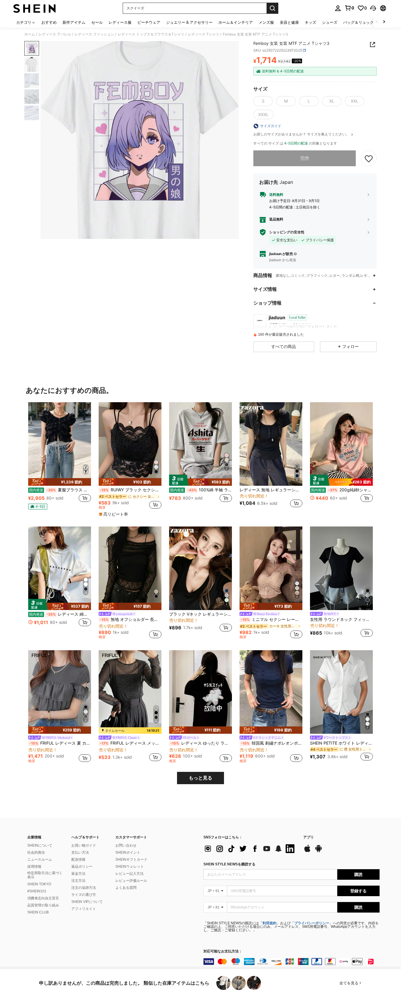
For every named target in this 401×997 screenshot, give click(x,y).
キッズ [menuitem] (310, 22)
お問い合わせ (126, 845)
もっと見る (200, 777)
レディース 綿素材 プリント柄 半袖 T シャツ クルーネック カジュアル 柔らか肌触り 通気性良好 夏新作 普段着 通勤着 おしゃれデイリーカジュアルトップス (60, 614)
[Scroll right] (384, 22)
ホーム (29, 34)
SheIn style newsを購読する (229, 864)
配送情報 (78, 859)
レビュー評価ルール (131, 881)
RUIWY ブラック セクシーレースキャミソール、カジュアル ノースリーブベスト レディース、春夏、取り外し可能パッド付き (130, 490)
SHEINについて (39, 845)
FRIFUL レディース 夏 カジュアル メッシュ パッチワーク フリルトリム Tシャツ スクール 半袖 (60, 743)
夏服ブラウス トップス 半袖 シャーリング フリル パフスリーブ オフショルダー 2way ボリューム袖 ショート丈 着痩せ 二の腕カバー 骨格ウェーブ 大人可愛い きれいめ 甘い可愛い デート (60, 490)
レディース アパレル (54, 34)
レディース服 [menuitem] (120, 22)
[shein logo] (34, 8)
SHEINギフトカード (131, 859)
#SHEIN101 (36, 891)
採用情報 (34, 866)
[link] (349, 7)
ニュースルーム (39, 859)
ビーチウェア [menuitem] (148, 22)
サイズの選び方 (83, 895)
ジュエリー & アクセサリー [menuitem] (189, 22)
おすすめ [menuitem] (49, 22)
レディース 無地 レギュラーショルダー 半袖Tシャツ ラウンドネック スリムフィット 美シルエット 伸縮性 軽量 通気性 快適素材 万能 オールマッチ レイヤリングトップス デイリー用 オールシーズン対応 (271, 490)
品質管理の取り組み (43, 905)
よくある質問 (126, 888)
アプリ (308, 837)
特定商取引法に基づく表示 (45, 875)
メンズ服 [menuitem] (266, 22)
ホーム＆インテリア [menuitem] (235, 22)
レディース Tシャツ (203, 34)
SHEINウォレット (129, 866)
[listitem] (59, 458)
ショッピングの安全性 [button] (286, 232)
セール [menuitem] (97, 22)
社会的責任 (36, 852)
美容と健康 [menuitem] (289, 22)
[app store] (307, 851)
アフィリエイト (83, 909)
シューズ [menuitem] (329, 22)
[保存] (369, 158)
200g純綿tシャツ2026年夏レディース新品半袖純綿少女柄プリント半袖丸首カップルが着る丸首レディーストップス (342, 490)
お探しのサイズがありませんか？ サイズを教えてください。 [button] (301, 134)
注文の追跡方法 (83, 888)
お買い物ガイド (83, 845)
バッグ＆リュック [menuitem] (358, 22)
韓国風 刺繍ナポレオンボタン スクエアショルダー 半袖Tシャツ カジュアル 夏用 (271, 743)
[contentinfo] (291, 961)
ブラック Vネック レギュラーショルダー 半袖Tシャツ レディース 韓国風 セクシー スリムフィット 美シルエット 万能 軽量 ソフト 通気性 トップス (200, 614)
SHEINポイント (127, 852)
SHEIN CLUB (38, 912)
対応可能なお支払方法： (222, 951)
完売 (304, 158)
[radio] (263, 101)
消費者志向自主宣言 (43, 898)
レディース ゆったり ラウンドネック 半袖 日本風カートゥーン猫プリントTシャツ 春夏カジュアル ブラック (201, 743)
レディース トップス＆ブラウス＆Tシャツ (151, 34)
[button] (373, 8)
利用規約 (269, 923)
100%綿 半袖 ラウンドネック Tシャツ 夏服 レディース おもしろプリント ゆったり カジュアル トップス (201, 490)
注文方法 (78, 881)
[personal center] (337, 8)
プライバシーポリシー (311, 923)
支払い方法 (80, 852)
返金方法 (78, 874)
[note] (59, 481)
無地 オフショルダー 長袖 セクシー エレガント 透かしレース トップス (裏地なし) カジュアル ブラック (130, 619)
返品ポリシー (81, 866)
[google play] (318, 851)
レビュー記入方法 (129, 874)
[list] (250, 848)
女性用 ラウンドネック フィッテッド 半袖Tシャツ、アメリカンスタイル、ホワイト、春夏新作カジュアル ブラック (341, 619)
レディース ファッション (94, 34)
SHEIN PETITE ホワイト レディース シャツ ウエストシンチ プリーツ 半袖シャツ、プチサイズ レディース (341, 743)
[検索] (272, 8)
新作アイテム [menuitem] (74, 22)
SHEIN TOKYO (39, 884)
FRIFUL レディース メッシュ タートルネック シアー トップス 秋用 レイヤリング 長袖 (130, 743)
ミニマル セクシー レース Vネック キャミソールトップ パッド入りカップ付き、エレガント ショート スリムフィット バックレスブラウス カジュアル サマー (271, 619)
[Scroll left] (377, 22)
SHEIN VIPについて (87, 902)
